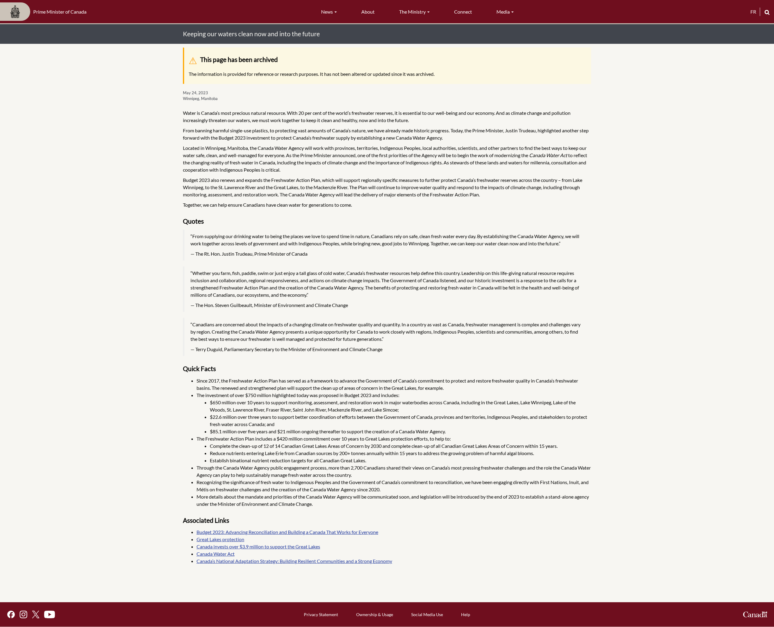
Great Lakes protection (220, 539)
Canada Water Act (216, 554)
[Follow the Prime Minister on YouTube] (49, 614)
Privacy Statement (321, 614)
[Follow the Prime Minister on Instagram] (23, 614)
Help (465, 614)
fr (753, 12)
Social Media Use (427, 614)
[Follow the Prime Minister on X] (35, 614)
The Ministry (413, 12)
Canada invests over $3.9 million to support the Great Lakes (258, 546)
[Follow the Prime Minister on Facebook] (11, 614)
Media (503, 12)
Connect (463, 12)
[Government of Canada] (755, 614)
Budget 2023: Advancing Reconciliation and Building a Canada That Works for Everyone (287, 532)
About (368, 12)
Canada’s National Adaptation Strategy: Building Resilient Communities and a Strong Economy (294, 561)
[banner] (45, 11)
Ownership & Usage (374, 614)
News (327, 12)
